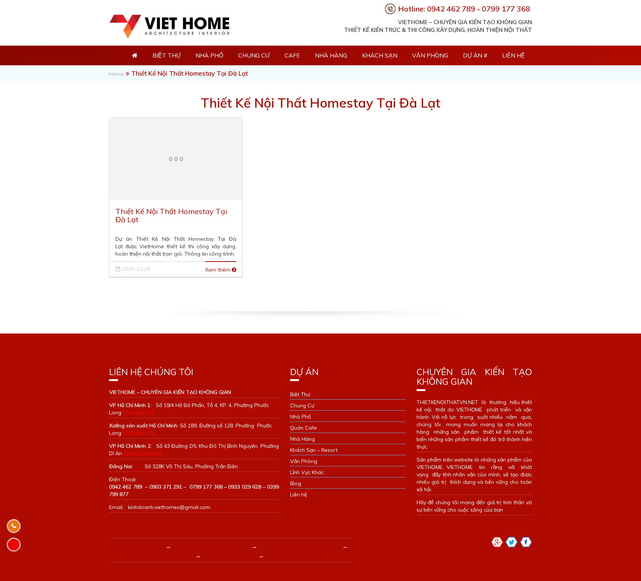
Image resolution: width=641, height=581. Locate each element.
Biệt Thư (300, 394)
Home (116, 73)
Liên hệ (513, 55)
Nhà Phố (209, 55)
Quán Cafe (303, 427)
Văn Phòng (430, 55)
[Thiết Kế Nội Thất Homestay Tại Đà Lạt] (176, 158)
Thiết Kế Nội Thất (139, 547)
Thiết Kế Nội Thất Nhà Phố (211, 547)
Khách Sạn (379, 55)
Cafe (292, 55)
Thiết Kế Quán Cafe (165, 556)
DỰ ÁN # (475, 55)
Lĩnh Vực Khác (307, 472)
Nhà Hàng (331, 55)
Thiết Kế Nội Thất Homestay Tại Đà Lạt (171, 215)
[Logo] (169, 25)
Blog (295, 483)
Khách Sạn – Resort (314, 450)
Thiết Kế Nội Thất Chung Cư (300, 547)
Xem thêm (218, 269)
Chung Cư (254, 55)
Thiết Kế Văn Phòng (294, 556)
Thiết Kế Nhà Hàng (230, 556)
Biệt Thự (166, 55)
